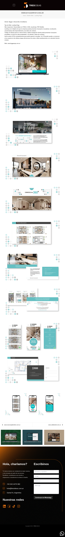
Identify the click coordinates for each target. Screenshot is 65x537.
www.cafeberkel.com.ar (54, 424)
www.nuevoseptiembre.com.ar (12, 424)
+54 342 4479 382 (13, 484)
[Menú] (14, 5)
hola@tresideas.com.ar (15, 488)
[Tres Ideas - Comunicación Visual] (32, 5)
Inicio (24, 15)
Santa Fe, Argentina (14, 493)
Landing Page (38, 15)
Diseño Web (30, 15)
